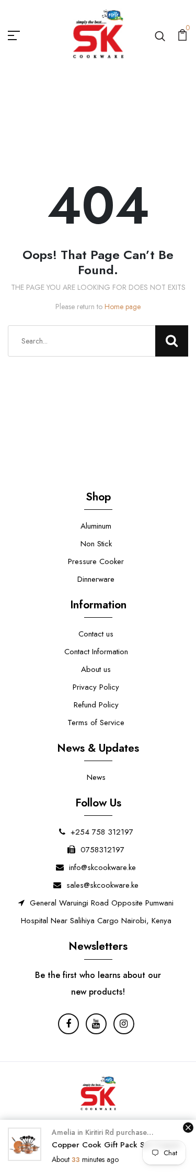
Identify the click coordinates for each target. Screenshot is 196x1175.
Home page (123, 306)
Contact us (95, 634)
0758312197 (102, 849)
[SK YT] (96, 1023)
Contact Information (96, 651)
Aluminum (95, 526)
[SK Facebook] (68, 1023)
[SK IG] (123, 1023)
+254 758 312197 (102, 832)
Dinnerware (95, 579)
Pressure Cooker (96, 561)
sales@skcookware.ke (102, 885)
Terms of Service (95, 722)
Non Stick (96, 543)
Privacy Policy (96, 687)
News (96, 777)
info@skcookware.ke (102, 867)
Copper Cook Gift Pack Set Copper (116, 1144)
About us (96, 669)
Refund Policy (96, 705)
